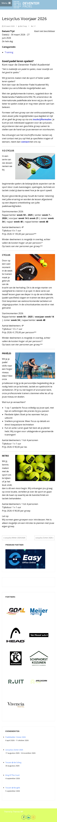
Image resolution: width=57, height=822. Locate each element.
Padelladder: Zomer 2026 (15, 737)
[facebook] (24, 817)
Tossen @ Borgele (12, 787)
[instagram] (33, 817)
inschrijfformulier (42, 119)
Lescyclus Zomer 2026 (14, 750)
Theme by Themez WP (13, 812)
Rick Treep (23, 26)
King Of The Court (12, 775)
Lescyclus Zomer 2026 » (44, 538)
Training (9, 52)
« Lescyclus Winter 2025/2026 (14, 538)
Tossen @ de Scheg (13, 762)
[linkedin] (28, 817)
